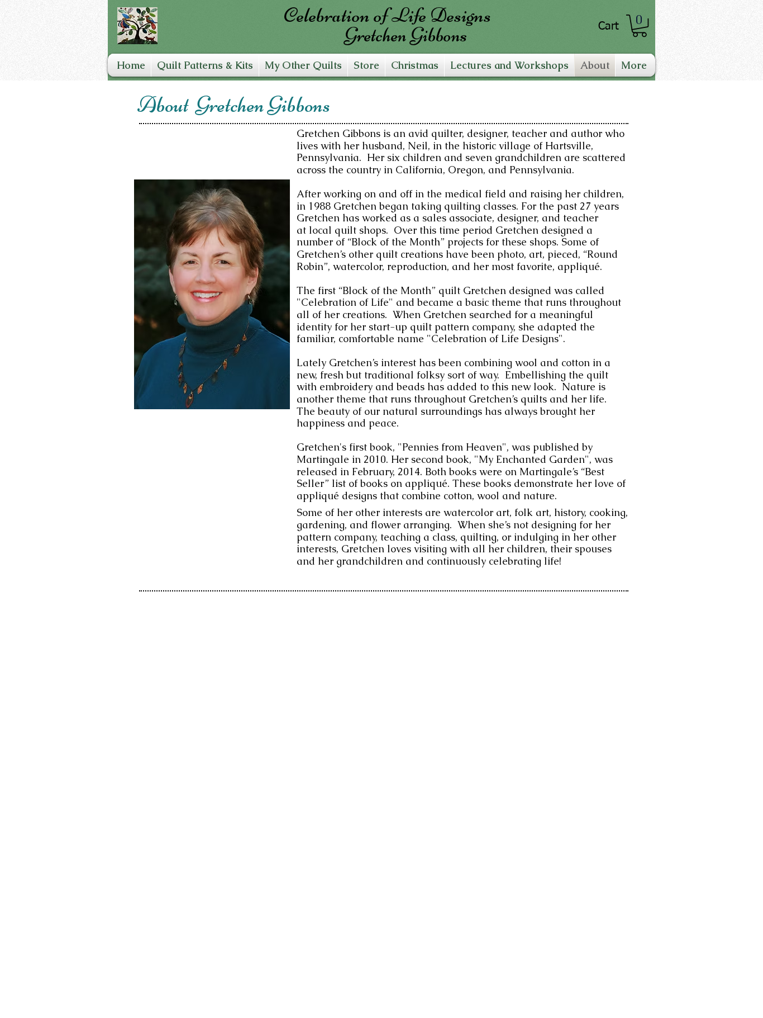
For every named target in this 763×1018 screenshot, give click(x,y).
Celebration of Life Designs (387, 15)
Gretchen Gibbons (405, 35)
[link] (639, 26)
